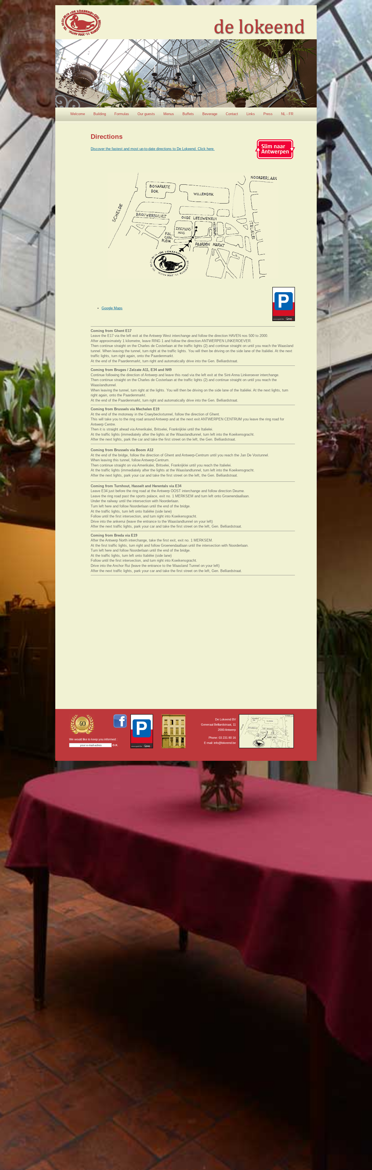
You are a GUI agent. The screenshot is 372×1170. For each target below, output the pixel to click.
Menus (168, 114)
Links (250, 114)
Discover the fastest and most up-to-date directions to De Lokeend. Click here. (153, 149)
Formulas (121, 114)
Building (99, 114)
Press (268, 114)
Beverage (209, 114)
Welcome (77, 114)
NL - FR (287, 114)
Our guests (146, 114)
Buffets (188, 114)
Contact (232, 114)
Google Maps (112, 308)
